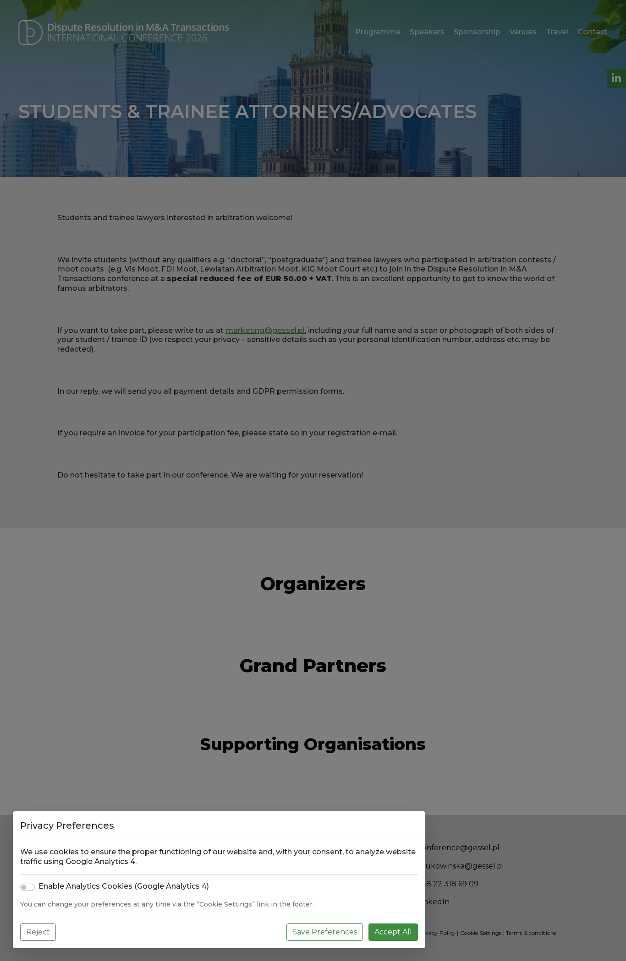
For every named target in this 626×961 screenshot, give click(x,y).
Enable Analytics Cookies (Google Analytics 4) (123, 886)
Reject (38, 932)
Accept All (393, 932)
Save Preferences (324, 932)
